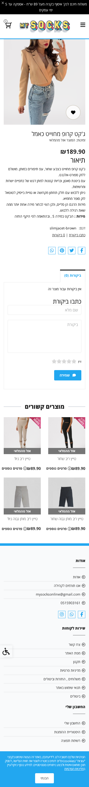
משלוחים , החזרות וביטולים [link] (62, 679)
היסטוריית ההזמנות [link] (67, 732)
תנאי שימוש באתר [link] (68, 687)
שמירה (65, 375)
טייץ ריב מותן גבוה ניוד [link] (22, 518)
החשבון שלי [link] (72, 723)
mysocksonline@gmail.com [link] (58, 594)
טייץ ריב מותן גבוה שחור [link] (66, 518)
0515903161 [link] (70, 602)
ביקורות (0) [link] (72, 275)
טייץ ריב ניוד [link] (22, 458)
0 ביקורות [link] (58, 235)
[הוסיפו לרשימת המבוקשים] (73, 112)
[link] (44, 26)
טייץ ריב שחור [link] (66, 458)
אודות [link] (76, 577)
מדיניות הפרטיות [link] (74, 769)
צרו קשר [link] (74, 644)
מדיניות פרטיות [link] (70, 670)
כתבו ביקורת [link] (77, 235)
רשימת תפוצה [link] (70, 740)
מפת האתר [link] (72, 653)
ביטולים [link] (75, 696)
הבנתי (44, 778)
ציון (79, 361)
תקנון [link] (76, 661)
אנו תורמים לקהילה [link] (67, 585)
